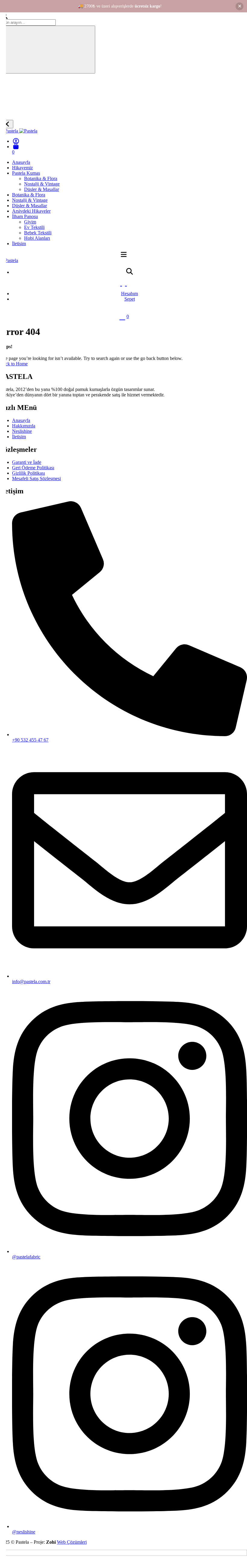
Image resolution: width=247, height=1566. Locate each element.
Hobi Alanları (37, 238)
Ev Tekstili (34, 227)
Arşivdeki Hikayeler (31, 211)
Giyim (30, 221)
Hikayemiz (22, 167)
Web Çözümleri (72, 1542)
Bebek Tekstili (38, 232)
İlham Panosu (25, 216)
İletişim (19, 243)
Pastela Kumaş (26, 173)
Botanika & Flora (40, 178)
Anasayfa (21, 162)
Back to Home (14, 363)
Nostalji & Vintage (42, 183)
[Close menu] (6, 124)
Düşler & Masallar (41, 189)
